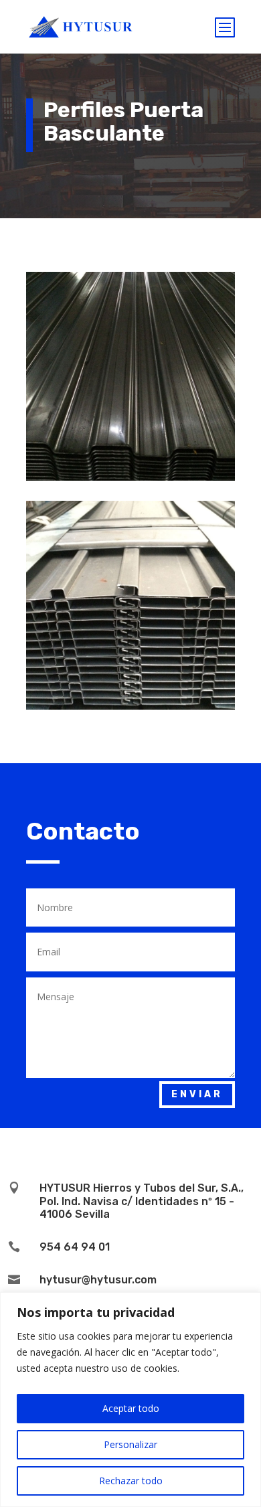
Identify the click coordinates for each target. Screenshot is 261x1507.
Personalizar (130, 1444)
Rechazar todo (131, 1480)
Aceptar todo (130, 1408)
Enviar (197, 1094)
